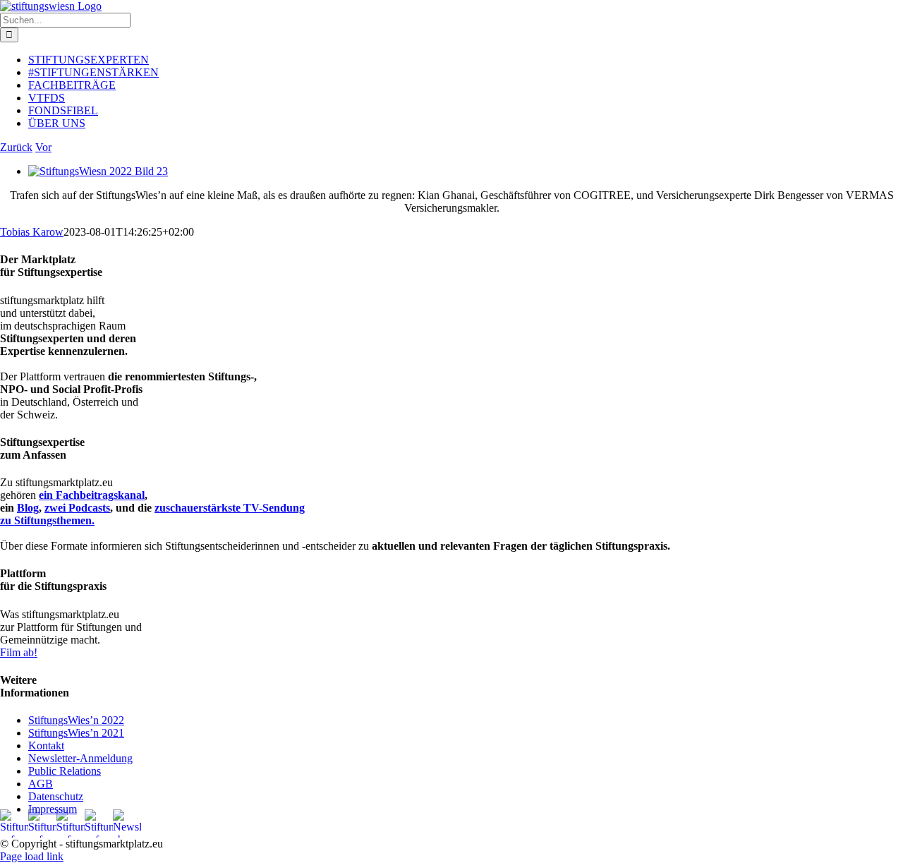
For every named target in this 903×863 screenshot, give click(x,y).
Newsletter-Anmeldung (80, 758)
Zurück (16, 147)
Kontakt (46, 746)
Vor (43, 147)
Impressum (52, 809)
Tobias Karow (31, 232)
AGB (40, 784)
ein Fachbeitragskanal (92, 495)
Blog (28, 508)
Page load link (31, 856)
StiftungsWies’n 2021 (76, 733)
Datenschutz (55, 796)
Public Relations (64, 771)
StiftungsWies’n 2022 (76, 720)
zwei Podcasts (77, 508)
